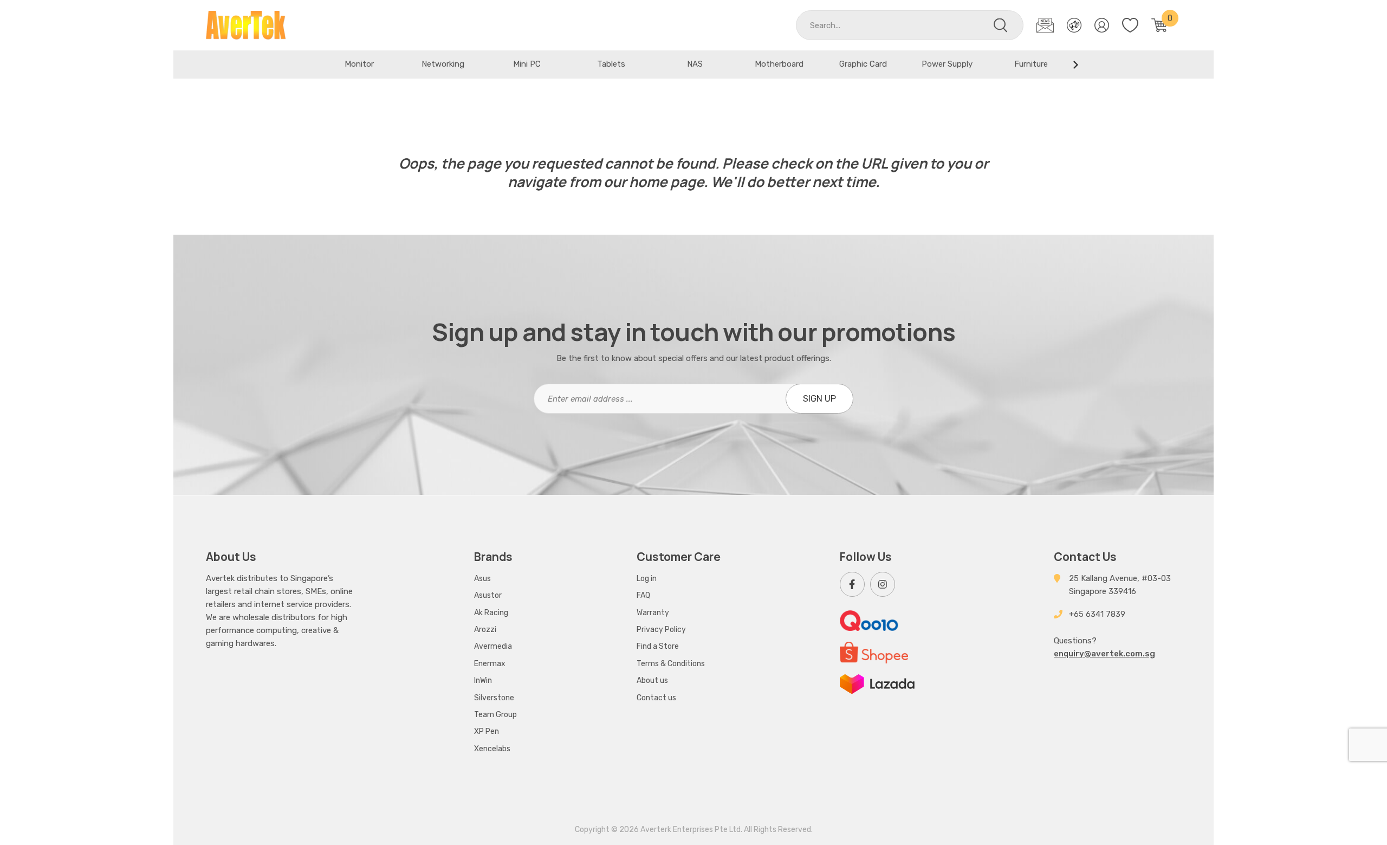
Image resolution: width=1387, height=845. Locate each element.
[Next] (1075, 64)
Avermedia (493, 646)
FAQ (643, 595)
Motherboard (779, 64)
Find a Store (658, 646)
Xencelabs (492, 748)
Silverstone (494, 697)
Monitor (359, 64)
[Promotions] (1074, 25)
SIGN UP (819, 399)
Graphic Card (863, 64)
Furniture (1031, 64)
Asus (482, 578)
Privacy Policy (661, 629)
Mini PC (527, 64)
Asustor (488, 595)
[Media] (1045, 25)
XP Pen (486, 731)
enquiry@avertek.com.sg (1104, 654)
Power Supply (947, 64)
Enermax (489, 663)
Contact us (656, 697)
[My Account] (1101, 25)
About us (652, 680)
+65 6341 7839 (1097, 614)
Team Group (495, 714)
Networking (443, 64)
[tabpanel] (359, 64)
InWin (483, 680)
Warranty (653, 612)
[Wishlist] (1130, 25)
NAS (695, 64)
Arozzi (485, 629)
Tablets (611, 64)
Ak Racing (491, 612)
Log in (647, 578)
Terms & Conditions (671, 663)
